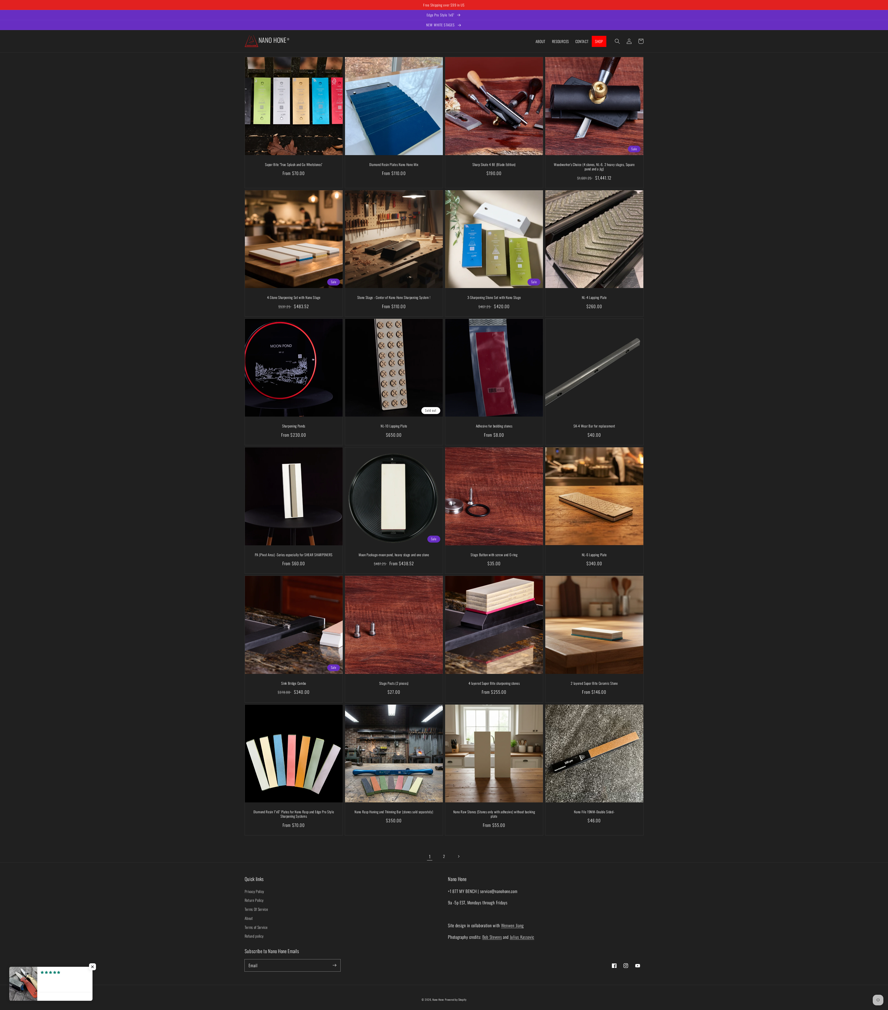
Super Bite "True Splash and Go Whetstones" (293, 164)
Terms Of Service (256, 909)
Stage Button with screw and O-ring (494, 555)
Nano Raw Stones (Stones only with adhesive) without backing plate (494, 814)
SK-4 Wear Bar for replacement (594, 426)
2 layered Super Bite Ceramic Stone (594, 683)
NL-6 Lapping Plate (594, 555)
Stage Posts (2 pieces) (394, 683)
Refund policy (254, 936)
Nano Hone (438, 999)
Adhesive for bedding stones (494, 426)
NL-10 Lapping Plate (394, 426)
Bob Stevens (492, 937)
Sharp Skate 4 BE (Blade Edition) (494, 164)
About (249, 918)
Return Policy (254, 900)
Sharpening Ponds (293, 426)
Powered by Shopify (455, 999)
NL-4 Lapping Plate (594, 297)
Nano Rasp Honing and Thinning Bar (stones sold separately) (394, 812)
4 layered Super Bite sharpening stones (494, 683)
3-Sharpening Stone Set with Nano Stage (494, 297)
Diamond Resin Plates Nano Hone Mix (394, 164)
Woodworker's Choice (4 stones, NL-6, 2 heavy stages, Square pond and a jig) (594, 166)
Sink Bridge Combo (293, 683)
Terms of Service (256, 927)
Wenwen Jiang (512, 925)
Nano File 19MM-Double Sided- (594, 812)
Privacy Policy (254, 891)
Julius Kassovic (522, 937)
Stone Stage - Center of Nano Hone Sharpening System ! (394, 297)
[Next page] (458, 857)
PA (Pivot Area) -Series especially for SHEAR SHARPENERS (294, 555)
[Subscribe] (334, 965)
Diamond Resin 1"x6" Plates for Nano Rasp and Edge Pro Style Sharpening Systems (293, 814)
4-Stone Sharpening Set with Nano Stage (294, 297)
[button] (617, 41)
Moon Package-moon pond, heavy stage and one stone (394, 555)
